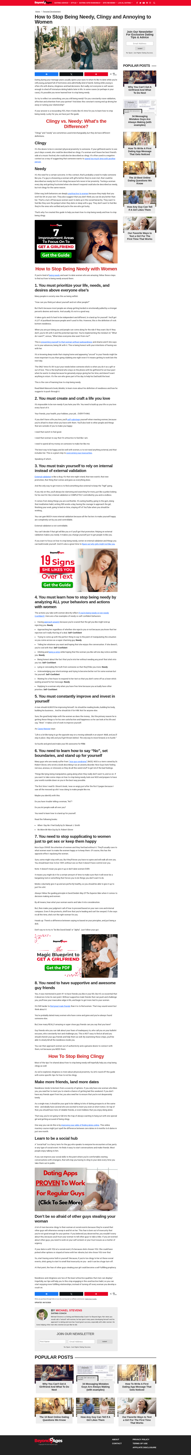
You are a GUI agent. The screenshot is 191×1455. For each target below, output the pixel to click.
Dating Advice (61, 3)
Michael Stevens (69, 1310)
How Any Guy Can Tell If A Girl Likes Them (139, 208)
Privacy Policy (141, 1439)
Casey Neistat (44, 729)
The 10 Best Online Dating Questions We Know (140, 180)
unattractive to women (78, 193)
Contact (117, 1443)
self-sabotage (73, 419)
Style (74, 3)
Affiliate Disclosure (144, 1447)
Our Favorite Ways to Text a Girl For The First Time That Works (139, 236)
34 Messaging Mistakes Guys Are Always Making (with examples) (139, 120)
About (115, 1439)
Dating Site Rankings (89, 3)
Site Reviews (109, 3)
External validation (43, 477)
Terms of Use (140, 1443)
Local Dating (125, 3)
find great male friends (60, 1006)
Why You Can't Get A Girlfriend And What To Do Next (140, 90)
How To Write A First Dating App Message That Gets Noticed (139, 151)
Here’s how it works (91, 1299)
